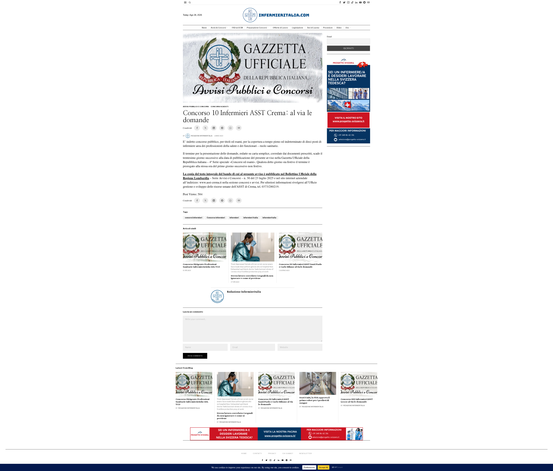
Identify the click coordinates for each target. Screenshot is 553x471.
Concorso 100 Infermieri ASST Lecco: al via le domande (357, 400)
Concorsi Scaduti (220, 107)
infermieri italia (250, 218)
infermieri (234, 218)
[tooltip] (340, 2)
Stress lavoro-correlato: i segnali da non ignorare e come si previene (252, 276)
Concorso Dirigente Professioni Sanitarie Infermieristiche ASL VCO (201, 265)
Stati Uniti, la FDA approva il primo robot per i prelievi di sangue (314, 400)
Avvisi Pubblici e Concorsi (196, 107)
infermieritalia (269, 218)
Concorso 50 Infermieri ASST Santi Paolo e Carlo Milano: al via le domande (300, 265)
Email (329, 36)
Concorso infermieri (216, 218)
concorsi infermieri (193, 218)
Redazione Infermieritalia (201, 136)
